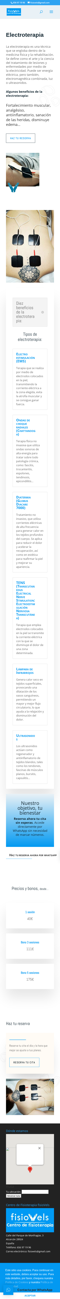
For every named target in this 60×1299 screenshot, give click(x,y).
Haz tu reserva (20, 138)
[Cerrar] (40, 1148)
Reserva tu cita (24, 1062)
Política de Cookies (16, 1282)
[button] (30, 1169)
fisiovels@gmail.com (39, 1251)
